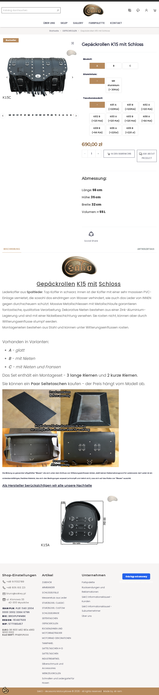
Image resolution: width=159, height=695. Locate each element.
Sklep (64, 23)
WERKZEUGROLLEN (51, 673)
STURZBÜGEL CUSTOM (53, 608)
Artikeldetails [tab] (145, 249)
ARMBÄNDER (48, 587)
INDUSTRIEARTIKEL (50, 658)
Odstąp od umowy (136, 576)
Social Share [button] (91, 240)
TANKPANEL (47, 643)
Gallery (78, 23)
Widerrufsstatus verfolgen (136, 581)
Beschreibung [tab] (12, 249)
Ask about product (148, 156)
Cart (155, 10)
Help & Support (138, 10)
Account (146, 10)
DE (129, 10)
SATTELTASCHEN (50, 653)
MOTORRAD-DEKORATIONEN (56, 638)
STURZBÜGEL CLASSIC (53, 602)
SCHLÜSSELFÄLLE (50, 592)
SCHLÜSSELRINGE (50, 613)
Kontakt (116, 23)
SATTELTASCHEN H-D (52, 648)
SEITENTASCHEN (50, 618)
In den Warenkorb (121, 153)
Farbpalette (97, 23)
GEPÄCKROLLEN (50, 623)
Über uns (49, 23)
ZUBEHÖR (47, 582)
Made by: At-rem (112, 691)
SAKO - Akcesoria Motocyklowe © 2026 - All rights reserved (69, 691)
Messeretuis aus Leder (54, 597)
